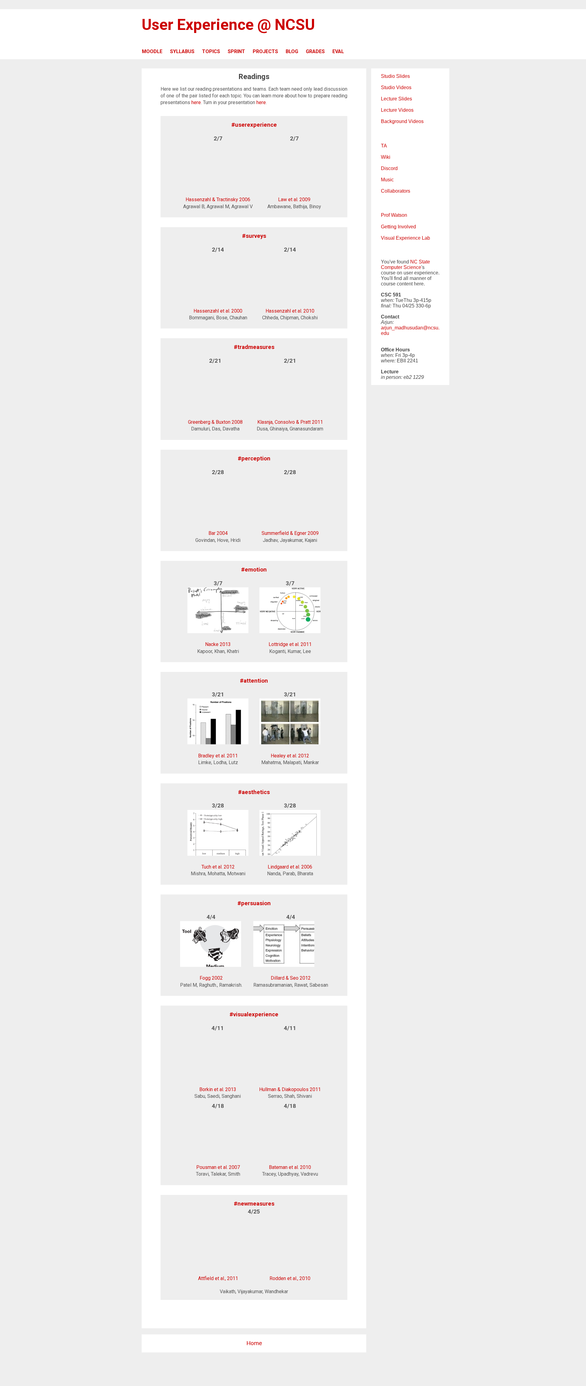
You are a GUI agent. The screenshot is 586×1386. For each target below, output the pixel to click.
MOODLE (152, 51)
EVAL (338, 51)
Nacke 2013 (218, 644)
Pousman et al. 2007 (218, 1167)
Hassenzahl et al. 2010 (290, 311)
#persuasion (254, 903)
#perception (254, 458)
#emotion (254, 569)
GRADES (315, 51)
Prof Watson (394, 215)
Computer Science (401, 267)
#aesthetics (254, 792)
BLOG (292, 51)
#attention (254, 680)
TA (384, 145)
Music (387, 179)
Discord (389, 168)
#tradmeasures (254, 347)
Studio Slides (395, 76)
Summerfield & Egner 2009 (290, 533)
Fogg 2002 (211, 978)
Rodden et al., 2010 (289, 1278)
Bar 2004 (218, 533)
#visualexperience (254, 1014)
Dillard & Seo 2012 (291, 978)
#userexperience (254, 125)
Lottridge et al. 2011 (290, 644)
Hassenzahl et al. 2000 (218, 311)
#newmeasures (254, 1203)
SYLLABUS (182, 51)
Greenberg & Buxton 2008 (215, 422)
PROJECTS (265, 51)
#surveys (254, 236)
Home (254, 1343)
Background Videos (402, 121)
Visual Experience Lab (405, 238)
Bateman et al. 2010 (290, 1167)
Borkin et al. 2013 (217, 1089)
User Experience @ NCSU (228, 25)
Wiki (385, 157)
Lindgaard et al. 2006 (290, 867)
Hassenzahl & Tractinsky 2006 (218, 199)
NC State (420, 261)
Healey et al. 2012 (290, 756)
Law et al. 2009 (294, 199)
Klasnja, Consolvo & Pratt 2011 (290, 422)
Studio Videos (396, 87)
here (196, 102)
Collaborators (395, 191)
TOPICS (211, 51)
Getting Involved (398, 226)
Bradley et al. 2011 (218, 756)
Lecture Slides (396, 98)
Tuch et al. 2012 (218, 867)
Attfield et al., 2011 (218, 1278)
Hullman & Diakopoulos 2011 (290, 1089)
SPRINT (236, 51)
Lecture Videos (397, 110)
